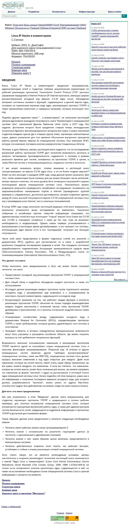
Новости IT (96, 24)
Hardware (81, 28)
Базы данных (30, 25)
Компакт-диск (19, 70)
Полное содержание (23, 64)
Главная (60, 513)
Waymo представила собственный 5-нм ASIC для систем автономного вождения (107, 72)
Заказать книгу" (21, 73)
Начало (15, 62)
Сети (56, 25)
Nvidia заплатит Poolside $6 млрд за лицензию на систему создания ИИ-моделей (107, 99)
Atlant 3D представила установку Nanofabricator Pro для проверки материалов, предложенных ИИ (106, 261)
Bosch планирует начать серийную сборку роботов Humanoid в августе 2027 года (107, 151)
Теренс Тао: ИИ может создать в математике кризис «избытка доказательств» (105, 247)
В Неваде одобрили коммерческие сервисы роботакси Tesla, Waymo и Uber (107, 127)
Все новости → (121, 280)
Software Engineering (50, 28)
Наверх (69, 513)
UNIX (83, 25)
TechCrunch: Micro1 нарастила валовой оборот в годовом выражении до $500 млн (108, 113)
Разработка (33, 12)
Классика (18, 25)
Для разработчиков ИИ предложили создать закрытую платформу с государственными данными (107, 85)
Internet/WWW (45, 25)
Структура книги (20, 67)
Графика (35, 28)
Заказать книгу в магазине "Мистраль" (23, 493)
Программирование (69, 25)
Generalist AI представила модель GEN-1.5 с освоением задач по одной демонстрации (108, 222)
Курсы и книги (114, 12)
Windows (10, 28)
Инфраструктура (87, 12)
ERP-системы (68, 28)
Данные (11, 12)
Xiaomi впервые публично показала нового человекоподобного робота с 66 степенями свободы (107, 209)
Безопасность (59, 12)
